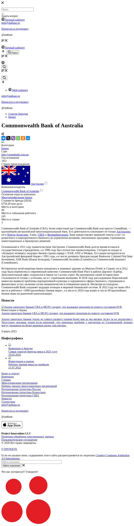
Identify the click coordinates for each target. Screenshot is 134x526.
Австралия (37, 183)
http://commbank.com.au (15, 154)
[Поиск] (2, 13)
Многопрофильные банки (16, 197)
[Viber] (13, 138)
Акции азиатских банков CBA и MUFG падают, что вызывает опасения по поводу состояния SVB (60, 313)
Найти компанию (11, 465)
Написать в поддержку (15, 28)
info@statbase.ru (10, 22)
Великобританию (57, 234)
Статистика (8, 401)
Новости (6, 398)
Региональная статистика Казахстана (23, 392)
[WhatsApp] (18, 138)
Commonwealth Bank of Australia (20, 191)
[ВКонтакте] (3, 138)
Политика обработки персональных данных (27, 436)
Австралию (123, 231)
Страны (6, 379)
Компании (7, 376)
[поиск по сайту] (4, 67)
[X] (8, 138)
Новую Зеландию (17, 234)
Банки (5, 148)
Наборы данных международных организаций (29, 386)
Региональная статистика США (20, 395)
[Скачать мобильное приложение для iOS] (11, 427)
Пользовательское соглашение (19, 439)
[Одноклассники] (23, 138)
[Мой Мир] (28, 138)
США (41, 234)
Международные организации (19, 382)
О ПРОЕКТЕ (9, 449)
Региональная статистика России (21, 389)
